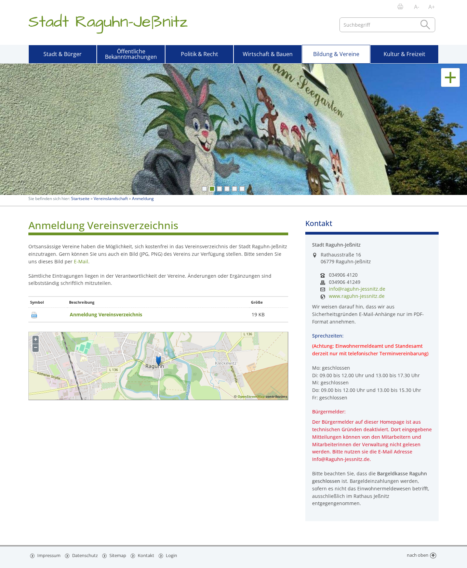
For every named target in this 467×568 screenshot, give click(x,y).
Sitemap (117, 555)
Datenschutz (84, 555)
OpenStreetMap (251, 396)
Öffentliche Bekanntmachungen (131, 54)
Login (171, 555)
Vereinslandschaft (111, 198)
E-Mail (81, 261)
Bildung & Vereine (336, 54)
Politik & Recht (199, 54)
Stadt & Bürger (62, 54)
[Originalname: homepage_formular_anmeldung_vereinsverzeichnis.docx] (34, 314)
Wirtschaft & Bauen (268, 54)
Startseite (80, 198)
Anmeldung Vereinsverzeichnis (106, 314)
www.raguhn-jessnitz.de (357, 296)
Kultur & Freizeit (404, 54)
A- (416, 7)
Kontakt (145, 555)
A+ (431, 7)
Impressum (48, 555)
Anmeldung (143, 198)
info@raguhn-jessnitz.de (357, 289)
